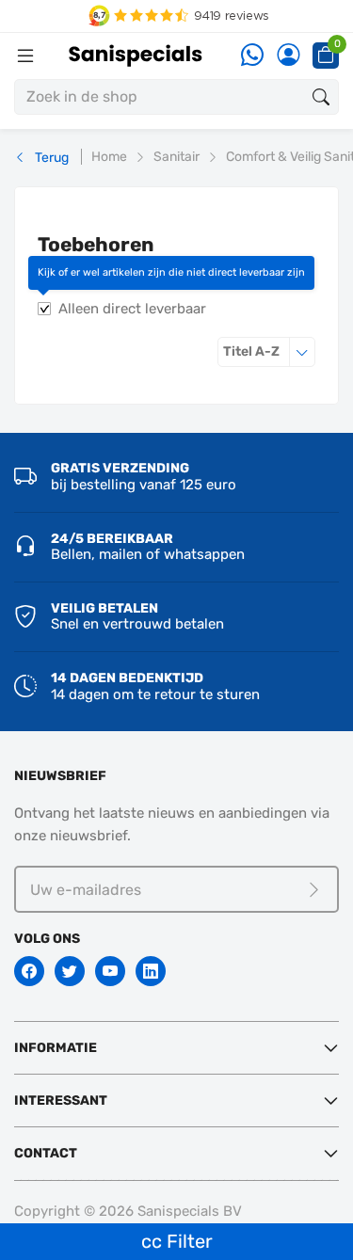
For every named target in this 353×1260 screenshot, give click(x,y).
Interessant (60, 1100)
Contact (45, 1153)
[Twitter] (70, 971)
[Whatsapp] (252, 56)
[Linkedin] (151, 971)
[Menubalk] (25, 55)
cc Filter (177, 1241)
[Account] (288, 56)
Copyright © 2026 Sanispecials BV (128, 1211)
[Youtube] (110, 971)
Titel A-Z (269, 351)
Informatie (55, 1048)
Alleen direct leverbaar (132, 308)
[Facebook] (29, 971)
